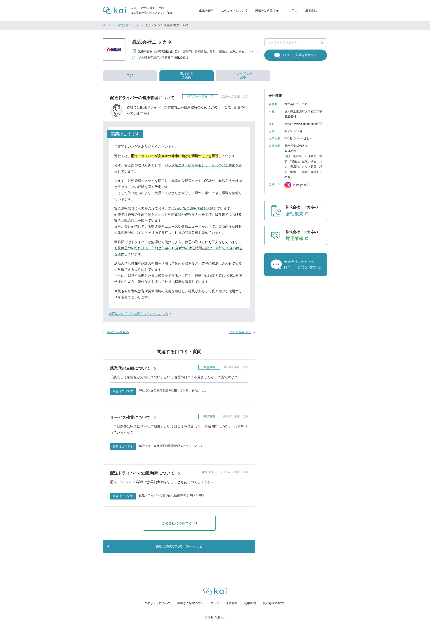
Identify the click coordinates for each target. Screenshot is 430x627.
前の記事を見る (118, 332)
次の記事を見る (240, 332)
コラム (293, 10)
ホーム (107, 25)
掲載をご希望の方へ (268, 10)
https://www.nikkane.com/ (301, 123)
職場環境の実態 (186, 75)
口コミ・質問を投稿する (300, 55)
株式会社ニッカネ (128, 25)
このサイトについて (234, 10)
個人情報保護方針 (274, 603)
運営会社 (231, 603)
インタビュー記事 (243, 75)
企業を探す (206, 10)
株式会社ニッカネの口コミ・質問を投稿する (302, 264)
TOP (130, 75)
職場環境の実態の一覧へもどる (179, 546)
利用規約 (250, 603)
